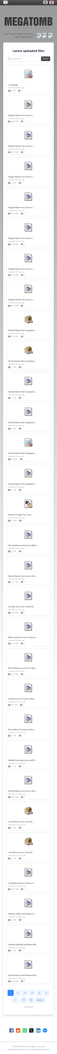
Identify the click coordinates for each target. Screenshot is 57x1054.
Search (46, 58)
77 (24, 1000)
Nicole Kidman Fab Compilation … (22, 330)
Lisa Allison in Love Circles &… (21, 821)
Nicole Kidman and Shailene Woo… (23, 975)
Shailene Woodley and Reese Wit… (22, 944)
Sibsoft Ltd (23, 1046)
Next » (40, 1000)
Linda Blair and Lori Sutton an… (21, 883)
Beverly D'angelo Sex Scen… (20, 514)
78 (31, 1000)
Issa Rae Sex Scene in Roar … (21, 606)
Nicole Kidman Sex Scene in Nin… (22, 576)
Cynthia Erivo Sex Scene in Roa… (22, 698)
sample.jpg (13, 84)
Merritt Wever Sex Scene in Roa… (22, 668)
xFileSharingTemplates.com (39, 1049)
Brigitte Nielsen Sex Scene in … (21, 115)
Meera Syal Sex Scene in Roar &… (22, 637)
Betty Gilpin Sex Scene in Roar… (21, 729)
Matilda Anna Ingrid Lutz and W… (22, 760)
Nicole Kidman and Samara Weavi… (23, 545)
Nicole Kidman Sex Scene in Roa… (22, 791)
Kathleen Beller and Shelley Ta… (21, 913)
